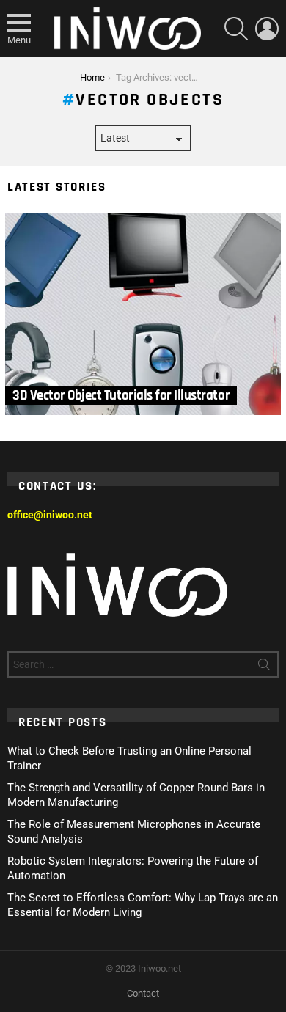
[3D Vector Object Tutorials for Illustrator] (143, 314)
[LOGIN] (267, 28)
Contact (143, 993)
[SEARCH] (236, 28)
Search (264, 667)
